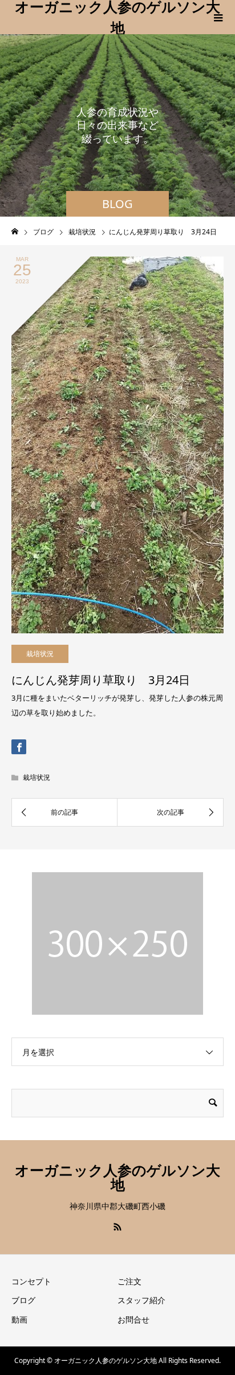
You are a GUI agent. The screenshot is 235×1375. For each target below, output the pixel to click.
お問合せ (133, 1319)
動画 (19, 1319)
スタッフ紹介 (141, 1300)
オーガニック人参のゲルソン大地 (117, 17)
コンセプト (31, 1281)
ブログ (23, 1300)
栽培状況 (40, 653)
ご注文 (129, 1281)
